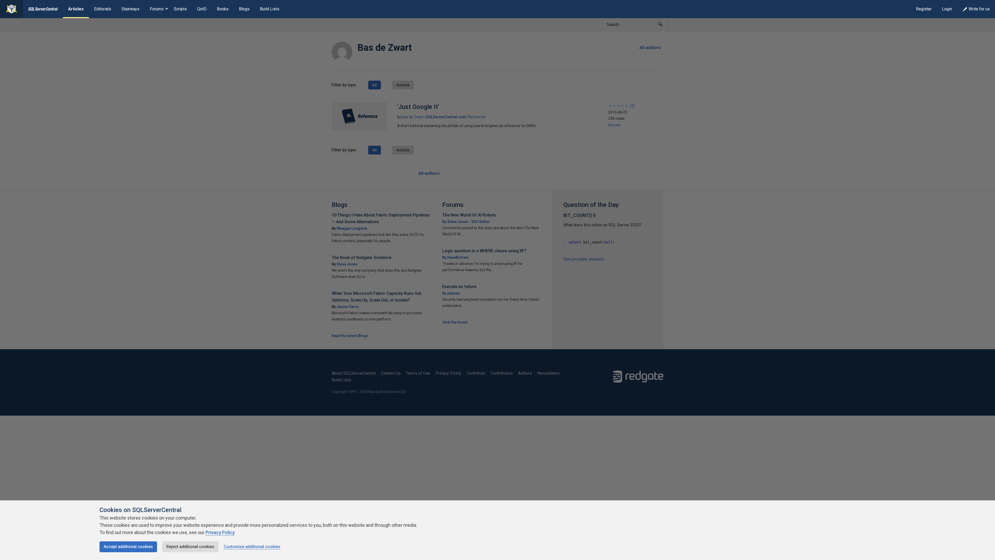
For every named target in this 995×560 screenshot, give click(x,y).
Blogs (244, 8)
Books (223, 8)
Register (924, 8)
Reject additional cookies (190, 546)
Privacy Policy (220, 532)
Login (947, 8)
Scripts (180, 8)
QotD (202, 8)
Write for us (979, 8)
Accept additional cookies (128, 546)
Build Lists (269, 8)
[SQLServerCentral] (11, 9)
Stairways (130, 8)
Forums (157, 8)
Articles (76, 8)
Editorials (102, 8)
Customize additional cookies (252, 546)
